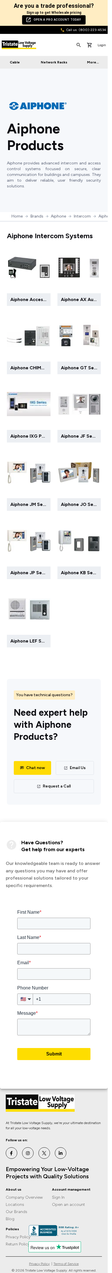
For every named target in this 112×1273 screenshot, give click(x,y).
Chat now (35, 767)
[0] (89, 45)
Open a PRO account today (57, 20)
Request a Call (57, 786)
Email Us (78, 767)
